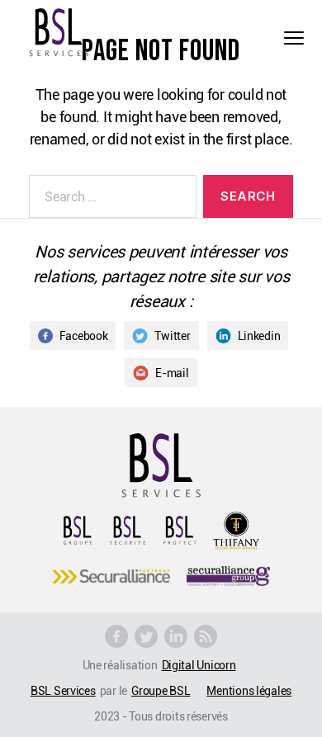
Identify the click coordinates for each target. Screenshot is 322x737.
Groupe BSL (160, 690)
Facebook (83, 335)
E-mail (171, 372)
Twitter (172, 335)
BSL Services (63, 690)
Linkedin (259, 335)
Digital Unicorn (199, 665)
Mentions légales (248, 690)
